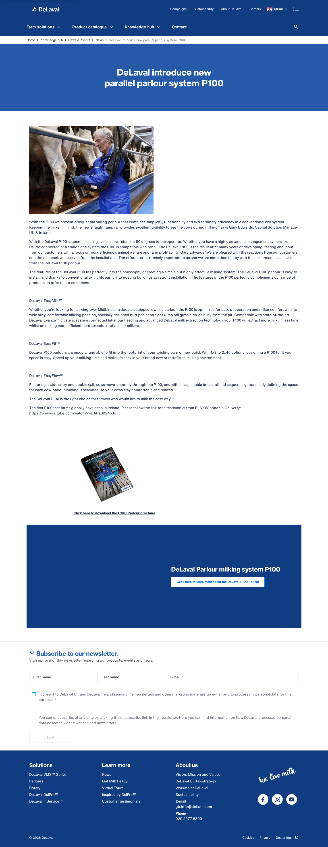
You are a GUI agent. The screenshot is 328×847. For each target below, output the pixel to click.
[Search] (296, 26)
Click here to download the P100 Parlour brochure (114, 513)
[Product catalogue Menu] (111, 27)
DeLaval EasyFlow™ (46, 375)
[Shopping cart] (296, 9)
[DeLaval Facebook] (263, 799)
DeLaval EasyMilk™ (45, 300)
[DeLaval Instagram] (277, 799)
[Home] (45, 8)
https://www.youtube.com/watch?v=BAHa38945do (72, 413)
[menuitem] (44, 27)
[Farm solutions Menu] (58, 27)
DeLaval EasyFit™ (44, 343)
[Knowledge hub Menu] (158, 27)
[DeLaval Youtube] (291, 799)
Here (183, 717)
